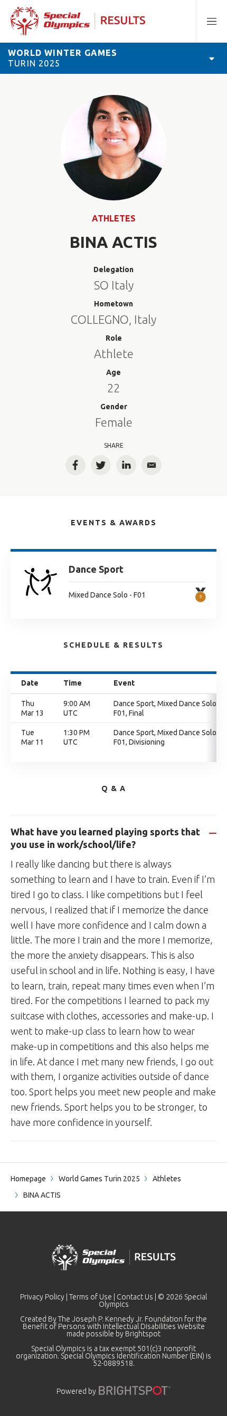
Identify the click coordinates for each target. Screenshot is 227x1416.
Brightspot (142, 1334)
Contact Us (135, 1297)
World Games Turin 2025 (99, 1178)
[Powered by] (135, 1390)
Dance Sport (96, 569)
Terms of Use (90, 1297)
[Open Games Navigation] (212, 58)
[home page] (78, 21)
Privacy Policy (42, 1297)
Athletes (114, 218)
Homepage (28, 1178)
